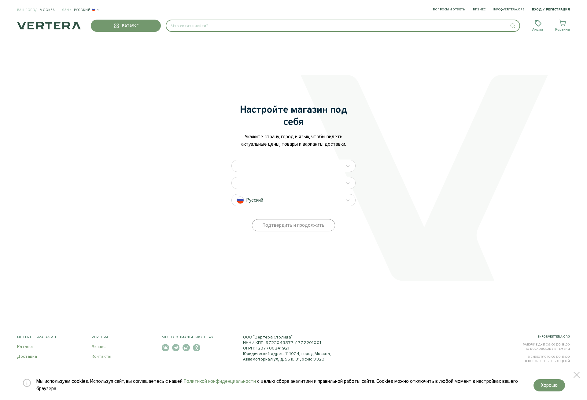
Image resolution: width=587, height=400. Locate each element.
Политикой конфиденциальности (220, 381)
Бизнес (479, 9)
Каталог (25, 347)
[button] (512, 26)
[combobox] (342, 25)
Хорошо (549, 385)
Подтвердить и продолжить (293, 225)
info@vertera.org (509, 9)
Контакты (101, 357)
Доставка (27, 357)
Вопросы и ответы (449, 9)
